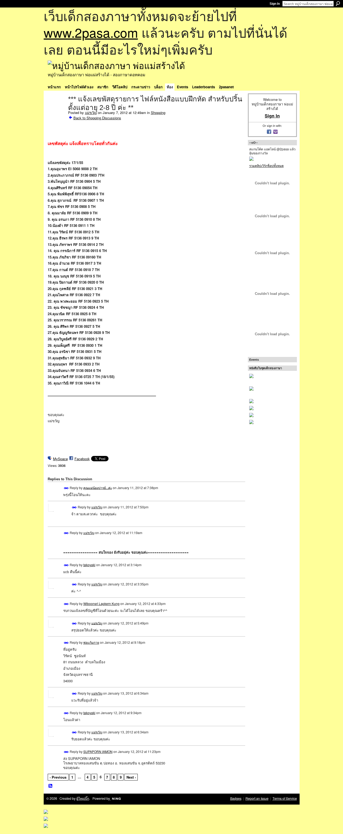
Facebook (82, 458)
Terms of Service (285, 798)
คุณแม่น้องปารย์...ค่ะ (97, 487)
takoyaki (89, 564)
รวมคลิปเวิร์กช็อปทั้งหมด (266, 165)
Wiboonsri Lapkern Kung (101, 603)
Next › (131, 777)
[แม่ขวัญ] (56, 110)
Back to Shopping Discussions (97, 117)
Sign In (275, 4)
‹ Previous (58, 777)
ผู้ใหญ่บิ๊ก (82, 798)
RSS (50, 786)
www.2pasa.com (91, 32)
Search (338, 3)
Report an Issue (257, 798)
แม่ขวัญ (91, 112)
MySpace (60, 458)
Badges (235, 798)
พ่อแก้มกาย (91, 642)
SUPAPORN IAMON (98, 751)
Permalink (66, 488)
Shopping (158, 112)
